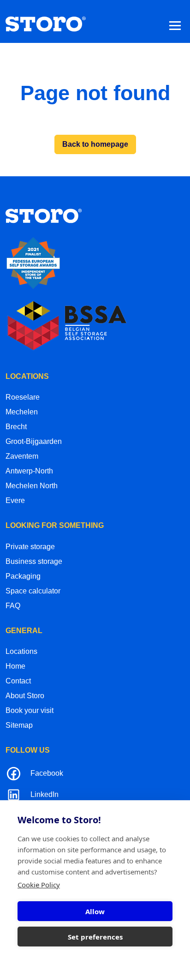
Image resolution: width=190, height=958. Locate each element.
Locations (21, 651)
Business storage (34, 561)
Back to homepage (95, 144)
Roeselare (23, 397)
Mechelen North (32, 486)
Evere (15, 500)
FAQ (13, 606)
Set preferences (95, 936)
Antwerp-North (29, 471)
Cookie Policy (39, 884)
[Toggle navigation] (175, 25)
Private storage (30, 547)
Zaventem (22, 456)
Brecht (16, 427)
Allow (95, 911)
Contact (18, 681)
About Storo (25, 696)
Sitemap (19, 725)
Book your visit (29, 710)
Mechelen (22, 412)
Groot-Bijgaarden (34, 441)
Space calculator (33, 591)
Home (15, 666)
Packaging (23, 576)
